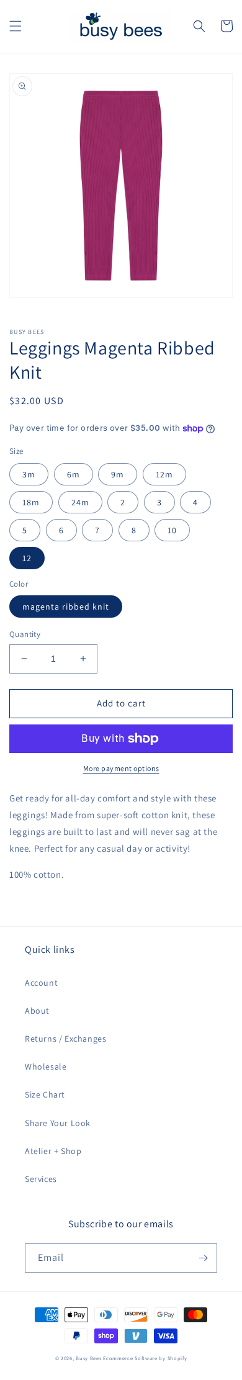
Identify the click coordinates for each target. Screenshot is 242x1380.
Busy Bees (88, 1358)
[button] (15, 26)
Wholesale (45, 1066)
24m (80, 502)
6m (73, 474)
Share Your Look (58, 1123)
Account (41, 982)
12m (164, 474)
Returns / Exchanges (65, 1038)
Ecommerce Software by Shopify (145, 1358)
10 (172, 530)
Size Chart (45, 1094)
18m (31, 502)
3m (28, 474)
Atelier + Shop (53, 1151)
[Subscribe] (203, 1258)
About (37, 1010)
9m (117, 474)
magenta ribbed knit (65, 606)
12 (27, 558)
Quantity (24, 634)
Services (41, 1178)
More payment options (121, 768)
